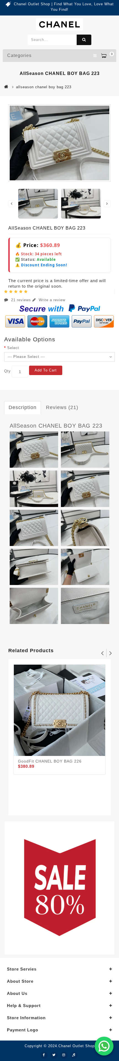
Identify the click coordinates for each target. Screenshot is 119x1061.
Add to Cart (46, 370)
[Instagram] (64, 1055)
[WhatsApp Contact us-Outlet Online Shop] (104, 1046)
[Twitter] (54, 1055)
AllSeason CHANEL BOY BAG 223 (56, 426)
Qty (7, 371)
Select (13, 348)
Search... (84, 40)
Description (23, 407)
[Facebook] (44, 1055)
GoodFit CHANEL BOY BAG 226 (50, 761)
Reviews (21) (62, 407)
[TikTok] (73, 1055)
